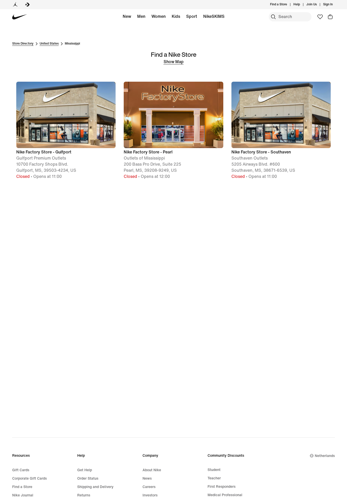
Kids (176, 16)
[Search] (273, 16)
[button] (66, 131)
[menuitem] (301, 5)
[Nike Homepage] (19, 16)
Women (158, 16)
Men (141, 16)
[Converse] (27, 5)
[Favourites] (320, 16)
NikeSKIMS (214, 16)
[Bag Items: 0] (330, 16)
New (127, 16)
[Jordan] (15, 5)
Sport (191, 16)
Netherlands (325, 456)
